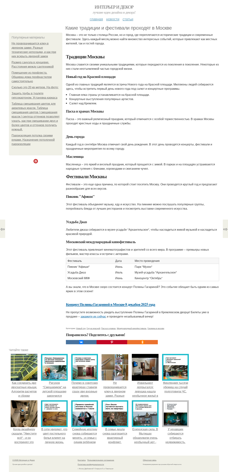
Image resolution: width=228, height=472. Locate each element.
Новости (112, 18)
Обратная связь (149, 460)
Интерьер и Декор (114, 7)
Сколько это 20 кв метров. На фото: (35, 87)
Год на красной (93, 328)
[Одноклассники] (142, 342)
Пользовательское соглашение (100, 460)
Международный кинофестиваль (131, 328)
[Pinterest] (112, 342)
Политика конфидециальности (91, 464)
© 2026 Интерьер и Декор (23, 460)
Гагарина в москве (155, 328)
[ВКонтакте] (81, 342)
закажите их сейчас (93, 316)
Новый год (81, 328)
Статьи (128, 18)
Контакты (82, 460)
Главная (96, 18)
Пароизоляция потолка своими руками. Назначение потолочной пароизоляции (33, 140)
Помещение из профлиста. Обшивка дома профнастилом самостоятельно (32, 77)
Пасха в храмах (108, 328)
